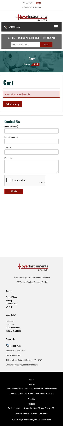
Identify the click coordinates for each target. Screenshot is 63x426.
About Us (31, 399)
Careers (34, 413)
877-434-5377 (35, 7)
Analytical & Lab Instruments (45, 388)
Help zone (10, 321)
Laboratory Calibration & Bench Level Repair (27, 393)
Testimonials (48, 37)
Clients (11, 37)
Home (26, 64)
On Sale (9, 306)
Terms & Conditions (13, 330)
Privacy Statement (13, 327)
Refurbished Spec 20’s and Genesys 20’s (39, 408)
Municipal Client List (28, 37)
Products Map (11, 303)
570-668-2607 (14, 26)
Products (31, 403)
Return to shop (12, 104)
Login (38, 2)
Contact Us (10, 324)
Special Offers (11, 297)
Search (46, 44)
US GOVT (49, 393)
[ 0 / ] (29, 2)
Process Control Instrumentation (19, 388)
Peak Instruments (15, 408)
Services (31, 384)
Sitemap (9, 300)
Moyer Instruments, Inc (27, 419)
